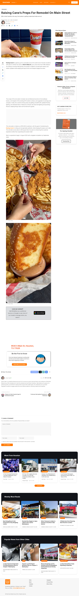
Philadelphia (44, 560)
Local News (6, 471)
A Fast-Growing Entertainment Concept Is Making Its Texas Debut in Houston (10, 475)
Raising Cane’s (10, 128)
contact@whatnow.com (19, 588)
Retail (41, 2)
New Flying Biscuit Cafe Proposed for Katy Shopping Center (71, 70)
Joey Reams (73, 65)
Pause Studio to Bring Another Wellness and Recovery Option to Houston (71, 49)
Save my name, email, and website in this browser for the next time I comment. (19, 441)
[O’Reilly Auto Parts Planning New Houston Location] (59, 58)
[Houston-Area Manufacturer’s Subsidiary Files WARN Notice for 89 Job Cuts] (49, 465)
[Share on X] (9, 25)
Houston (5, 518)
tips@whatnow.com (61, 112)
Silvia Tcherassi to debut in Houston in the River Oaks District (71, 77)
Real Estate (46, 2)
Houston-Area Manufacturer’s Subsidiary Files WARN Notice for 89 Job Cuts (48, 475)
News (5, 560)
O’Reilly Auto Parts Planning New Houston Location (71, 57)
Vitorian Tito (73, 59)
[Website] (44, 378)
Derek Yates (12, 21)
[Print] (14, 25)
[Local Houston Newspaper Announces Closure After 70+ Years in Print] (68, 465)
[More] (17, 25)
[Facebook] (45, 378)
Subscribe (74, 2)
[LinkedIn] (50, 378)
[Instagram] (48, 378)
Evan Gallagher (73, 73)
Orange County (64, 560)
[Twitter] (47, 378)
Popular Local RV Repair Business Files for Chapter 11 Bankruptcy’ (29, 565)
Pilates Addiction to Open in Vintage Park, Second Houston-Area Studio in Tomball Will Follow (71, 34)
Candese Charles (73, 45)
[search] (69, 2)
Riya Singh (5, 479)
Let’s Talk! (66, 98)
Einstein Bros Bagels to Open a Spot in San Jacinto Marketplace (70, 42)
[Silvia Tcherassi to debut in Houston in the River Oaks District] (59, 78)
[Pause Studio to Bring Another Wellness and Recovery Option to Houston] (59, 50)
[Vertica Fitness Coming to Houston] (59, 64)
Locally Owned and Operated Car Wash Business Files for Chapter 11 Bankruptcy (10, 565)
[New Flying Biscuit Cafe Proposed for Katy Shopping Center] (59, 71)
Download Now (66, 141)
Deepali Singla (25, 480)
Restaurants (35, 2)
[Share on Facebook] (6, 25)
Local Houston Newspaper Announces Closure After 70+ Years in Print (68, 475)
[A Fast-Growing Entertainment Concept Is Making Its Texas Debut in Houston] (10, 465)
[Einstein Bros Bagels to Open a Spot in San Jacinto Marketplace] (59, 43)
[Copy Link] (12, 25)
